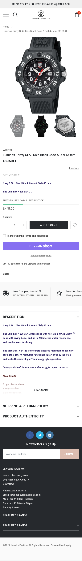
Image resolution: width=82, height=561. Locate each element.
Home (6, 26)
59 (8, 263)
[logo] (41, 14)
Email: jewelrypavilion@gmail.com (22, 495)
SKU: (5, 175)
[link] (17, 126)
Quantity (7, 217)
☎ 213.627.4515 (21, 4)
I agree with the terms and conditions (27, 236)
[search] (15, 14)
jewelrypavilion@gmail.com (52, 4)
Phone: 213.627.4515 (14, 490)
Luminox (7, 150)
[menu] (6, 15)
